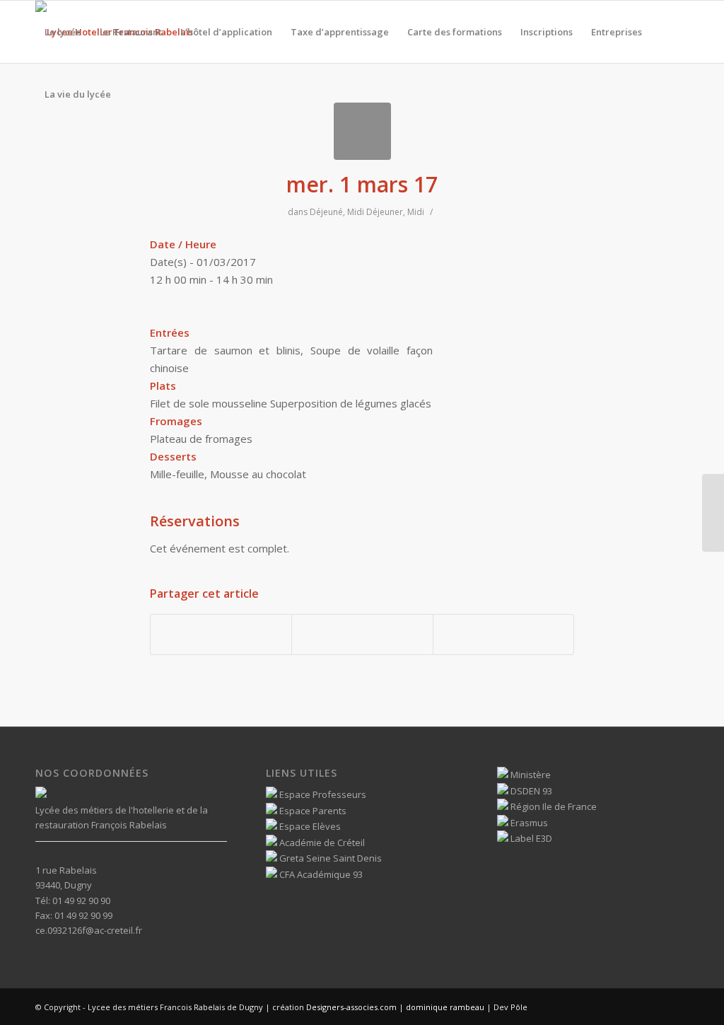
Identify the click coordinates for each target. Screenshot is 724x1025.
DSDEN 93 (530, 790)
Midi (355, 212)
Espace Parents (311, 810)
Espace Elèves (309, 826)
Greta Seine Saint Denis (329, 858)
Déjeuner (384, 212)
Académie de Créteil (321, 842)
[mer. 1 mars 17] (362, 131)
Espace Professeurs (321, 794)
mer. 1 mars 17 (362, 184)
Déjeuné (326, 212)
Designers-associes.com (351, 1007)
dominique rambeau (444, 1007)
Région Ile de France (552, 806)
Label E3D (530, 838)
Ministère (529, 774)
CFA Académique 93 (320, 874)
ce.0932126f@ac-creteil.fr (88, 930)
